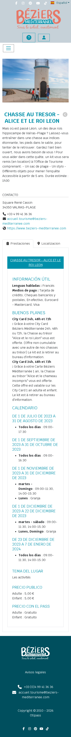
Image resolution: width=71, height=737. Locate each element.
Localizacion (50, 243)
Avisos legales (35, 672)
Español (61, 3)
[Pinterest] (30, 3)
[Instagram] (23, 3)
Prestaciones (20, 243)
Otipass (35, 715)
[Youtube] (38, 3)
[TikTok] (45, 3)
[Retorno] (65, 114)
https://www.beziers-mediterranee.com (36, 228)
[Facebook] (16, 3)
